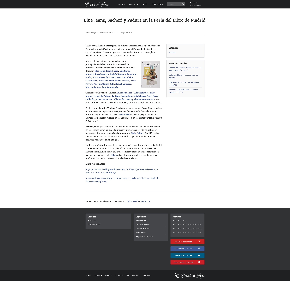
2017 (174, 228)
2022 (179, 225)
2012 (199, 228)
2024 (184, 221)
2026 (174, 221)
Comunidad (157, 4)
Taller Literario (141, 232)
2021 (184, 225)
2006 (199, 232)
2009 (184, 232)
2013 (194, 228)
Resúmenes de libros (143, 228)
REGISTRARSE (197, 5)
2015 (184, 228)
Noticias (172, 52)
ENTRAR (194, 2)
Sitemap (89, 275)
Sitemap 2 (98, 275)
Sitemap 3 (108, 275)
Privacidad (119, 275)
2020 (189, 225)
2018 (199, 225)
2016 (179, 228)
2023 (174, 225)
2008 (189, 232)
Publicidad (147, 275)
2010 (179, 232)
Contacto (136, 275)
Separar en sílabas (142, 225)
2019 (194, 225)
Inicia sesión (133, 201)
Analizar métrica (141, 221)
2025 (179, 221)
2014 (189, 228)
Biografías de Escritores (144, 236)
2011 (174, 232)
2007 (194, 232)
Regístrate (145, 201)
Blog (145, 4)
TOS (127, 275)
